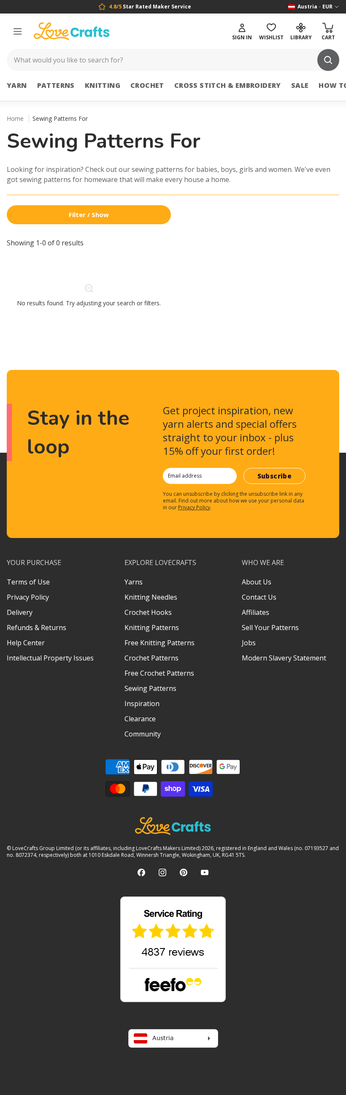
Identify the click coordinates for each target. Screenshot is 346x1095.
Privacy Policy (194, 507)
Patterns (56, 85)
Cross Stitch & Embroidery (227, 85)
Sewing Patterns (150, 688)
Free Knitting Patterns (159, 642)
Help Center (26, 642)
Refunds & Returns (36, 627)
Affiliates (255, 612)
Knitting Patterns (151, 627)
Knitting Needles (150, 597)
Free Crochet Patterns (159, 673)
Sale (300, 85)
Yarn (17, 85)
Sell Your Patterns (270, 627)
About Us (256, 582)
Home (15, 118)
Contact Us (259, 597)
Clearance (140, 718)
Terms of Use (28, 582)
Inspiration (141, 703)
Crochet (147, 85)
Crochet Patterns (151, 658)
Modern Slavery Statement (284, 658)
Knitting (102, 85)
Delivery (19, 612)
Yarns (133, 582)
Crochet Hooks (148, 612)
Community (142, 734)
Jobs (249, 642)
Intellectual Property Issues (50, 658)
